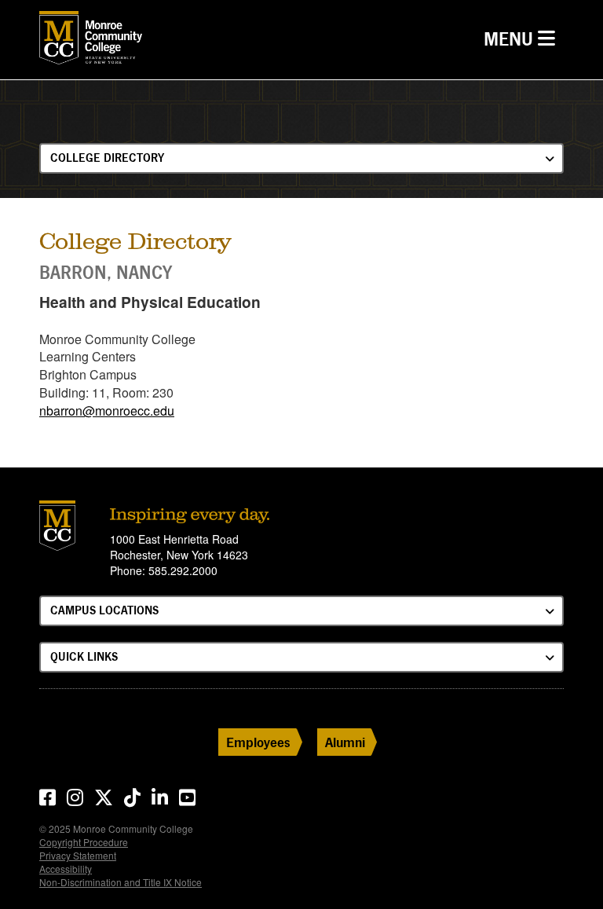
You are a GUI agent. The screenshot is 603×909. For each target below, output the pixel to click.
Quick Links (84, 656)
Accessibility (65, 868)
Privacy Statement (77, 855)
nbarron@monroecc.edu (106, 410)
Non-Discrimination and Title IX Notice (120, 882)
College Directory (107, 157)
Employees (258, 742)
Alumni (345, 742)
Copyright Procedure (83, 842)
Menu (523, 38)
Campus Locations (104, 610)
